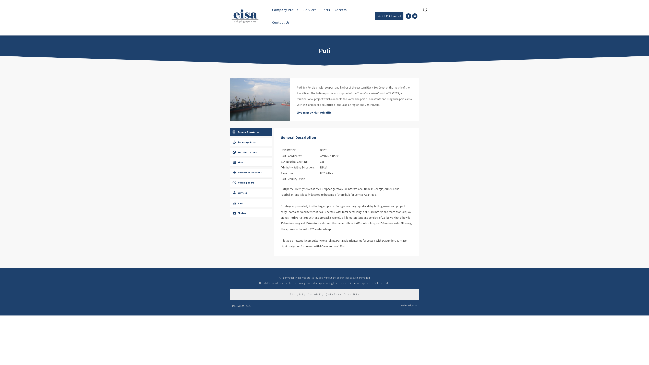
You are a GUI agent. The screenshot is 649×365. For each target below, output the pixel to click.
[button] (389, 16)
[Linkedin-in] (414, 16)
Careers (341, 10)
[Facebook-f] (408, 16)
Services (310, 10)
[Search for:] (420, 10)
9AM (415, 305)
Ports (325, 10)
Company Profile (285, 10)
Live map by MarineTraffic (314, 112)
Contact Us (281, 22)
